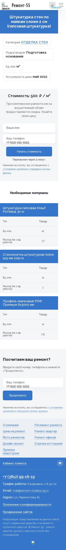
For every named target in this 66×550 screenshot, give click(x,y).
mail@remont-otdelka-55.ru (31, 490)
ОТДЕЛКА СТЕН (34, 42)
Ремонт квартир (45, 431)
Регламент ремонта (48, 425)
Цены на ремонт (14, 431)
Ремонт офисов (45, 437)
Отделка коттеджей (48, 443)
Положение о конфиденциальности (27, 504)
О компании (11, 425)
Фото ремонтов (14, 437)
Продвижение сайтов (18, 512)
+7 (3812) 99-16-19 (19, 476)
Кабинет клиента (14, 463)
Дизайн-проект (13, 443)
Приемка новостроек (11, 451)
